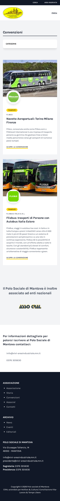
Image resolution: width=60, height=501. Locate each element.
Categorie (11, 44)
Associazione (13, 388)
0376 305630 (13, 360)
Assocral (10, 402)
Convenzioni (13, 397)
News (9, 422)
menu (54, 13)
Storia (9, 392)
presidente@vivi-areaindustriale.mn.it (23, 460)
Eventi (9, 427)
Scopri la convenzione (17, 147)
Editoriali (11, 431)
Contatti (10, 406)
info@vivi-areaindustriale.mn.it (23, 353)
